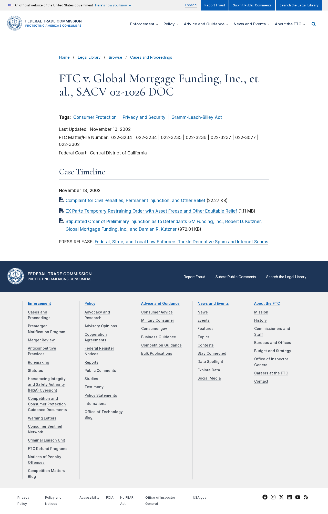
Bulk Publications (156, 353)
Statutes (35, 371)
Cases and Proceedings (151, 57)
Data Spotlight (210, 362)
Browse (115, 57)
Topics (204, 337)
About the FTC (267, 303)
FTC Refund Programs (47, 449)
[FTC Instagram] (273, 498)
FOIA (110, 497)
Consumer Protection (95, 117)
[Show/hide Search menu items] (314, 24)
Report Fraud (214, 5)
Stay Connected (212, 353)
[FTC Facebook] (265, 498)
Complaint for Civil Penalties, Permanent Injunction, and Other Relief (135, 200)
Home (64, 57)
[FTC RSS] (306, 498)
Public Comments (100, 371)
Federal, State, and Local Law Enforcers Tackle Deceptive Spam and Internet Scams (181, 241)
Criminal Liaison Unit (46, 440)
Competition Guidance (161, 345)
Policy (90, 303)
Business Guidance (158, 337)
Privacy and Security (144, 117)
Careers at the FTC (271, 373)
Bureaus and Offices (272, 343)
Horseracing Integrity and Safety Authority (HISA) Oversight (47, 384)
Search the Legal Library (299, 5)
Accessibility (89, 497)
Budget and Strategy (272, 351)
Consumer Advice (157, 312)
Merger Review (41, 340)
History (260, 320)
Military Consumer (157, 320)
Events (204, 320)
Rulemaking (38, 362)
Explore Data (209, 370)
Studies (91, 379)
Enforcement (39, 303)
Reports (91, 362)
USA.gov (199, 497)
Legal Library (89, 57)
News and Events (213, 303)
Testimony (94, 387)
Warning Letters (42, 418)
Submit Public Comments (252, 5)
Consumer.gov (154, 329)
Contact (261, 381)
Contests (206, 345)
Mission (261, 312)
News (203, 312)
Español (191, 5)
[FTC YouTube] (297, 498)
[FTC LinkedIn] (289, 498)
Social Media (209, 378)
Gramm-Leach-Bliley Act (196, 117)
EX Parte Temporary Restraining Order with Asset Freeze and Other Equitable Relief (151, 211)
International (96, 404)
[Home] (46, 28)
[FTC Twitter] (281, 497)
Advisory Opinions (101, 326)
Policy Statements (101, 395)
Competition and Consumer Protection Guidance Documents (47, 404)
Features (205, 329)
